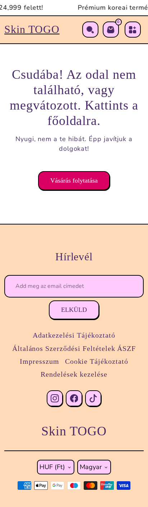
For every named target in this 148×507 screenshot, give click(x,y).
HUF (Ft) (52, 467)
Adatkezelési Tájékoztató (74, 335)
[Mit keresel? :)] (90, 29)
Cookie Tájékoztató (96, 361)
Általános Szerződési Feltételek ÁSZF (74, 348)
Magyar (91, 467)
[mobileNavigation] (133, 29)
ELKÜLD (74, 309)
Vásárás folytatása (74, 180)
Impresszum (39, 361)
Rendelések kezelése (74, 374)
